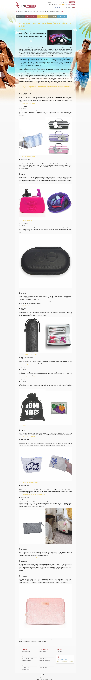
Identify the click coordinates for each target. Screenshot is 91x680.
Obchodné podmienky (26, 651)
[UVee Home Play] (59, 352)
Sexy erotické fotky (25, 663)
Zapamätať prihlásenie (71, 4)
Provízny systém (59, 651)
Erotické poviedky (31, 16)
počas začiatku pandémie (31, 302)
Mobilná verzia (45, 674)
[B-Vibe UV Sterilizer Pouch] (32, 352)
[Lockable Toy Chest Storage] (59, 155)
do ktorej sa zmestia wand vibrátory (61, 373)
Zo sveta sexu (53, 16)
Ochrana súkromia (25, 653)
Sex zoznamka (41, 653)
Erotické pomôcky (42, 16)
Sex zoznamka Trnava (43, 665)
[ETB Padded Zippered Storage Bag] (32, 543)
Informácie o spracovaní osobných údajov (29, 654)
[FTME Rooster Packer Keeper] (59, 481)
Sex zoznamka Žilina (42, 663)
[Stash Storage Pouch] (32, 155)
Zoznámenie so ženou (26, 667)
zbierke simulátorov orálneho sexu (37, 69)
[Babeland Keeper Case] (45, 287)
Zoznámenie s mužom (26, 669)
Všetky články (20, 16)
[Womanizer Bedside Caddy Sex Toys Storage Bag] (59, 543)
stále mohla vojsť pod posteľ (61, 553)
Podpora (58, 653)
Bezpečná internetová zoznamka (27, 658)
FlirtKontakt (21, 19)
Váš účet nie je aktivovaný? (53, 4)
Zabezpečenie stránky (25, 662)
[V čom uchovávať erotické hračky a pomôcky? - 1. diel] (59, 44)
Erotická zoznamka (42, 651)
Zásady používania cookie (26, 660)
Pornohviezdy (61, 16)
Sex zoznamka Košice (43, 656)
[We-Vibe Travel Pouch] (59, 219)
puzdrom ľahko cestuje (49, 582)
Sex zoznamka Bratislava (43, 654)
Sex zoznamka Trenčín (43, 667)
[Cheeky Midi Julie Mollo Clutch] (59, 424)
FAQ (23, 656)
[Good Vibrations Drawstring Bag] (32, 424)
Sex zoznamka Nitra (42, 662)
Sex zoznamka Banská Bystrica (44, 660)
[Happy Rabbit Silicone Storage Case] (32, 219)
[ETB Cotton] (32, 481)
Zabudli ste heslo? (62, 4)
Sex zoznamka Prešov (43, 658)
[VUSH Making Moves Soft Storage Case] (45, 637)
